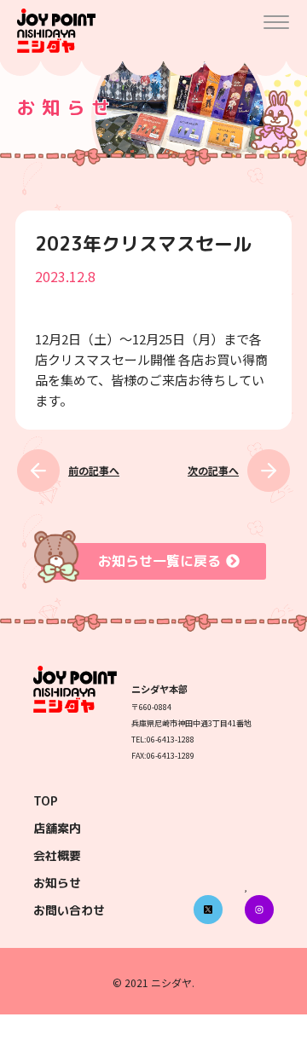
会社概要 (57, 855)
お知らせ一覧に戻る (159, 561)
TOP (45, 801)
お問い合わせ (69, 910)
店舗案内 (57, 828)
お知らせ (57, 883)
